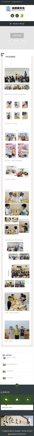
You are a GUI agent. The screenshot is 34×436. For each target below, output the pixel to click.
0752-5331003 (6, 1)
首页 (9, 40)
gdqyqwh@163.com (18, 1)
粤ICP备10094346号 (27, 431)
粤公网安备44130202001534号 (18, 434)
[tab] (6, 400)
